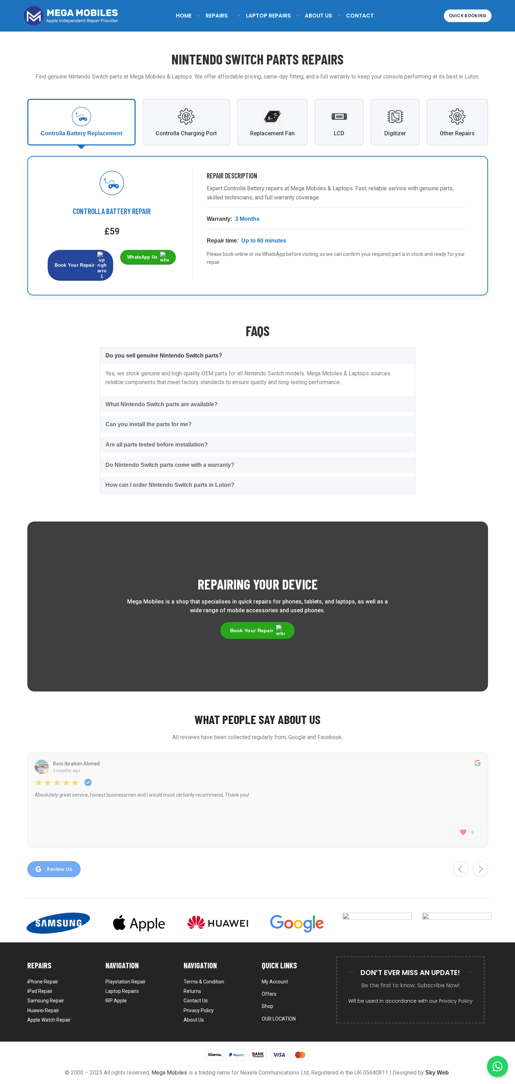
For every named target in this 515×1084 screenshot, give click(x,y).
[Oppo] (377, 923)
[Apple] (138, 923)
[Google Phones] (297, 923)
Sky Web (437, 1073)
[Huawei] (218, 923)
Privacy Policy (456, 1000)
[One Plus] (457, 923)
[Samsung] (58, 923)
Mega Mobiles (169, 1072)
